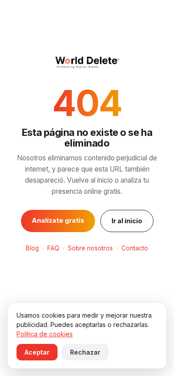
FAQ (53, 248)
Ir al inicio (127, 221)
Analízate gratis (58, 220)
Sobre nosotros (90, 248)
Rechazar (85, 352)
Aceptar (37, 352)
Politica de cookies (45, 334)
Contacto (134, 248)
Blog (32, 248)
